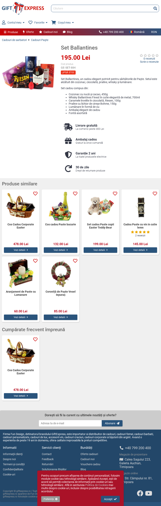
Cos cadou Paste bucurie (60, 224)
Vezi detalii (19, 250)
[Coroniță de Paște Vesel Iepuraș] (60, 273)
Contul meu (14, 22)
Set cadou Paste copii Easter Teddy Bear (100, 226)
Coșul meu (64, 22)
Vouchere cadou (90, 464)
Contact (47, 454)
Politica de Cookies (96, 485)
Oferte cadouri (89, 454)
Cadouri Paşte (39, 40)
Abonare (110, 423)
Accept (108, 499)
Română (139, 32)
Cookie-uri (9, 474)
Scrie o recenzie (149, 61)
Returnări (47, 464)
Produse (13, 32)
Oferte (30, 32)
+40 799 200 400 (113, 32)
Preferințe (49, 499)
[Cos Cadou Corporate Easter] (21, 206)
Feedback (48, 459)
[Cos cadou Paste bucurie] (60, 206)
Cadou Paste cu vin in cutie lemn (140, 226)
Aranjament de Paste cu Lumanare (21, 293)
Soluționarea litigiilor (54, 469)
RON (154, 32)
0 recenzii (149, 58)
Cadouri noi (51, 32)
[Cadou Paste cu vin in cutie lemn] (140, 206)
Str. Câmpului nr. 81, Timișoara (135, 480)
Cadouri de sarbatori (14, 40)
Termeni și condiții (14, 464)
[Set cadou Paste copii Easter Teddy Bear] (100, 206)
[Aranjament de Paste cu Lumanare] (21, 273)
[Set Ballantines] (28, 70)
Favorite (39, 22)
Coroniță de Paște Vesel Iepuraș (61, 293)
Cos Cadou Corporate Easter (20, 226)
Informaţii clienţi (13, 454)
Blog (69, 32)
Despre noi (9, 459)
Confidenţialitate (13, 469)
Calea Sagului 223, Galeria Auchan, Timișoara (135, 463)
